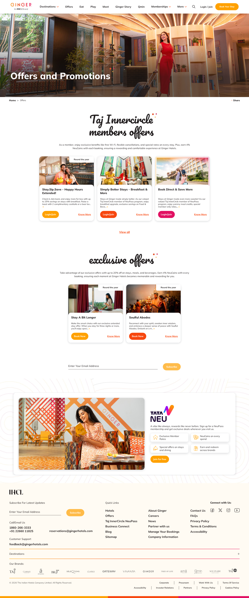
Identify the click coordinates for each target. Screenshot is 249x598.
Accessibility (198, 531)
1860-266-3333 (20, 527)
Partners (188, 587)
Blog (108, 531)
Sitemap (111, 536)
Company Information (163, 536)
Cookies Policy (232, 587)
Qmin (141, 6)
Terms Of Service (231, 582)
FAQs (194, 515)
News (152, 521)
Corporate (164, 582)
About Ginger (157, 510)
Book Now (79, 336)
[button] (124, 553)
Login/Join (50, 214)
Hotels (109, 510)
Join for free (159, 459)
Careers (153, 515)
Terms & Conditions (203, 526)
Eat (82, 6)
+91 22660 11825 (21, 531)
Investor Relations (165, 587)
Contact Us (197, 510)
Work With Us (206, 582)
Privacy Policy (199, 521)
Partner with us (158, 526)
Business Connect (117, 526)
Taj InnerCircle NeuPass (121, 521)
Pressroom (184, 582)
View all (124, 232)
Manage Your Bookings (163, 531)
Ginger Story (123, 6)
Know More (84, 214)
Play (93, 6)
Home (12, 100)
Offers (69, 6)
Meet (106, 6)
